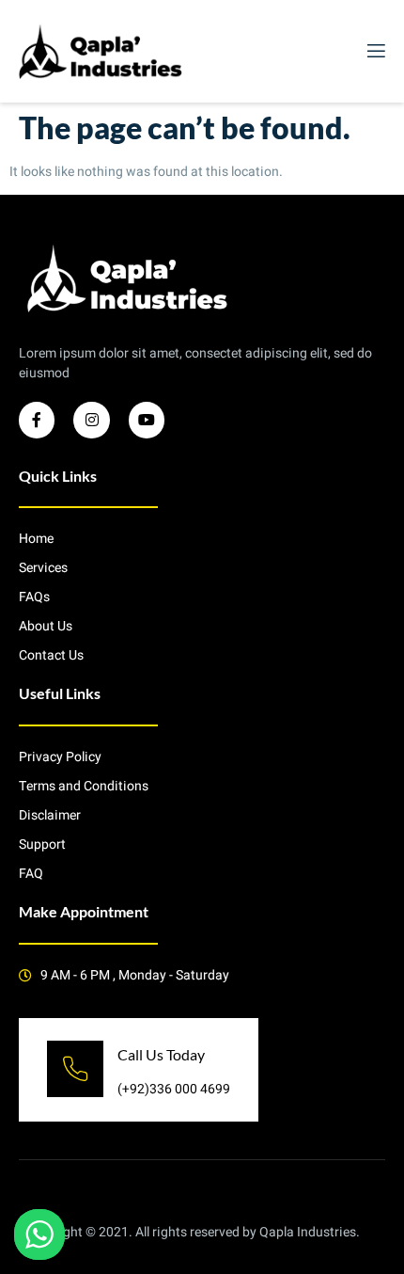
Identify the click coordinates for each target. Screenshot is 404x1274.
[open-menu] (375, 51)
